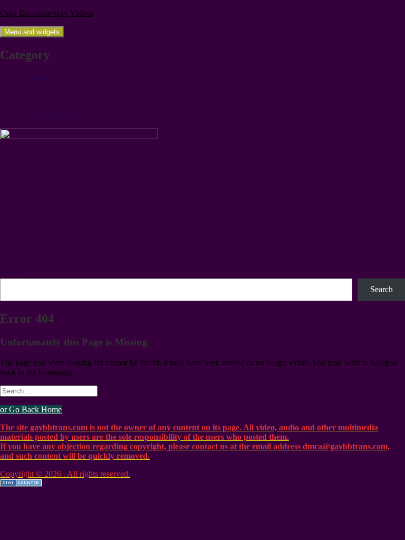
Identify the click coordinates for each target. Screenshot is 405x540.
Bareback (37, 96)
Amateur (35, 77)
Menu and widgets (32, 32)
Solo (28, 105)
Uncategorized (45, 115)
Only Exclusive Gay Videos (46, 12)
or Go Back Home (31, 409)
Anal (29, 86)
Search (11, 273)
